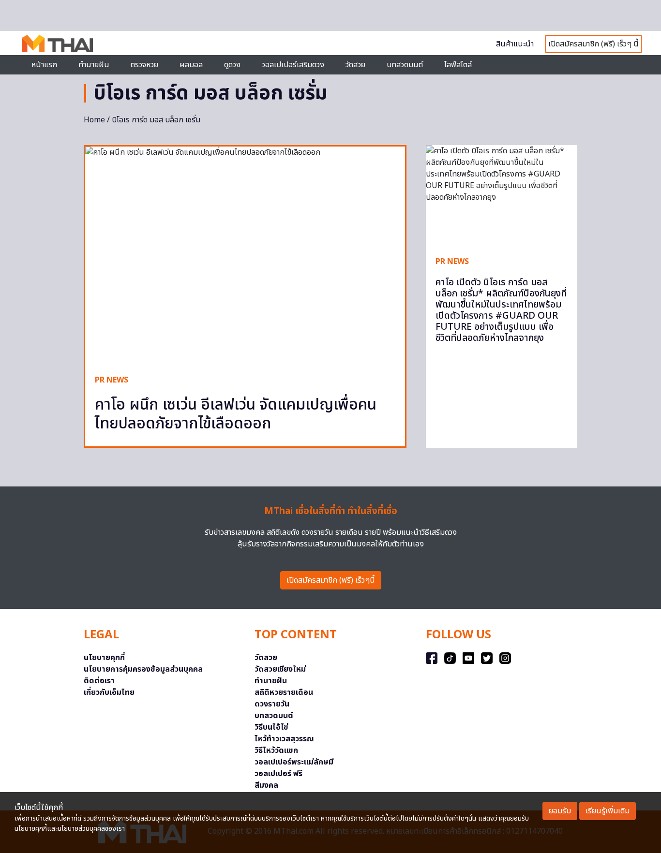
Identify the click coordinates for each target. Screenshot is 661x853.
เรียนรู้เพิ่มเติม (608, 811)
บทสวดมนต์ (405, 65)
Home (94, 120)
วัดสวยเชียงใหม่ (280, 669)
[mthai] (57, 43)
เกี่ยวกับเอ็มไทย (109, 692)
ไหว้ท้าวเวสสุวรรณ (284, 739)
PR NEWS (111, 380)
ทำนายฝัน (93, 65)
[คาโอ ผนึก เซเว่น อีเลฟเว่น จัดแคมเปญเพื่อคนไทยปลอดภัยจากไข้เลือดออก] (245, 256)
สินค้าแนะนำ (515, 44)
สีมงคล (266, 785)
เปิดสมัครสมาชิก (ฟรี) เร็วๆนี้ (330, 580)
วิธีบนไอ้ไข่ (271, 727)
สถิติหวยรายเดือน (284, 692)
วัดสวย (355, 65)
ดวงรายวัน (272, 704)
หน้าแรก (44, 65)
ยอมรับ (560, 811)
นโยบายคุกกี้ (104, 657)
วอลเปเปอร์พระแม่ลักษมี (294, 762)
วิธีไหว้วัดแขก (276, 750)
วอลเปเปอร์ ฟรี (278, 773)
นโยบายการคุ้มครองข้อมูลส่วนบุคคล (143, 669)
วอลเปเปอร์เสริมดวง (293, 65)
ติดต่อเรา (99, 681)
